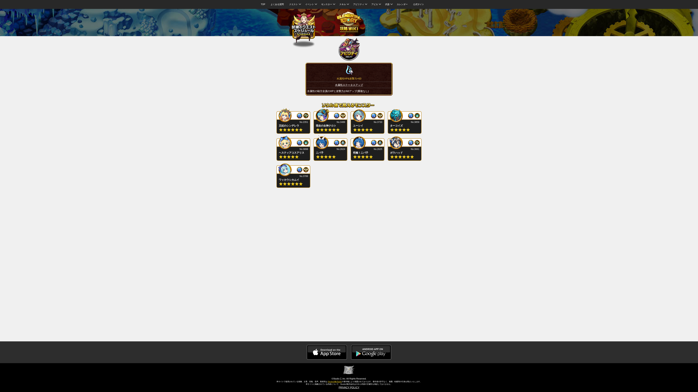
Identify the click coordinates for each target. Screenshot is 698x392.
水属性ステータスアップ (349, 84)
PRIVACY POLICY (349, 387)
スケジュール (303, 27)
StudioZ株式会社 (335, 382)
